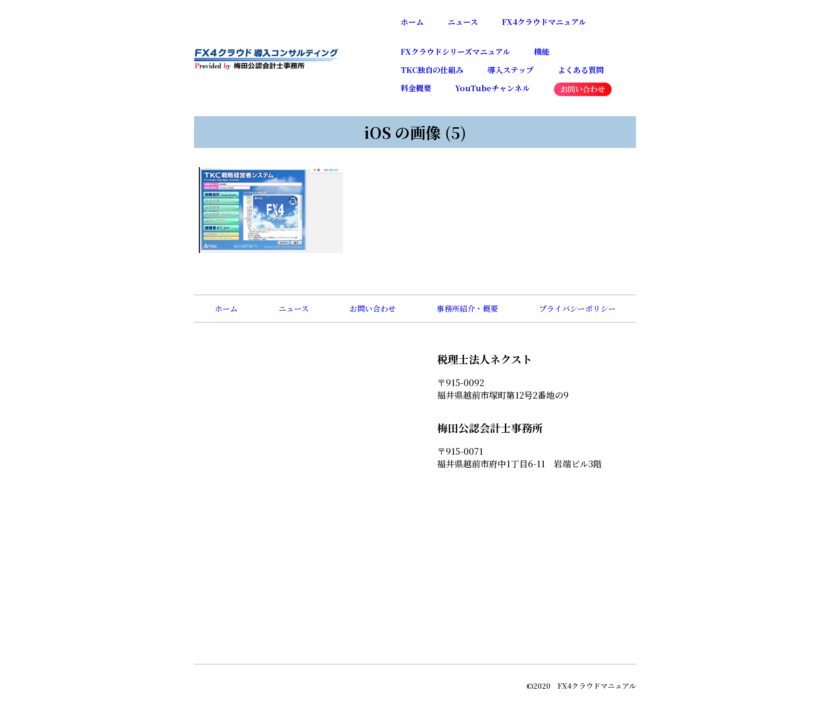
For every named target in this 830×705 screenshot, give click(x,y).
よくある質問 (581, 69)
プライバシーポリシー (577, 308)
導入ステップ (511, 69)
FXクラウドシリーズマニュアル (455, 51)
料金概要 (416, 88)
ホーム (412, 21)
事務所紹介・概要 (467, 308)
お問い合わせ (373, 308)
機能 (541, 51)
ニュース (463, 21)
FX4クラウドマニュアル (544, 21)
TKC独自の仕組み (432, 69)
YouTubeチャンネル (492, 88)
